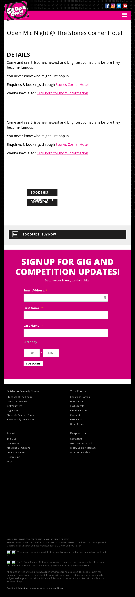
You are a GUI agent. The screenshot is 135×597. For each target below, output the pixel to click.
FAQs (9, 461)
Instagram (113, 6)
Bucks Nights (77, 405)
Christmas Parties (80, 396)
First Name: (34, 308)
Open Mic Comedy (17, 401)
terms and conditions (53, 588)
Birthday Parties (79, 410)
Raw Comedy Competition (21, 419)
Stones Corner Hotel (72, 84)
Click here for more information (62, 93)
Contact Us (76, 438)
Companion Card (16, 452)
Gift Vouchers (14, 405)
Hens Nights (76, 401)
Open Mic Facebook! (81, 452)
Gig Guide (12, 410)
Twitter (119, 6)
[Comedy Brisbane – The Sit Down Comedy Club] (16, 9)
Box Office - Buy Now (39, 234)
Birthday (30, 342)
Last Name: (33, 325)
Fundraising (13, 456)
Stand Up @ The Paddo (20, 396)
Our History (13, 443)
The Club (12, 438)
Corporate (76, 415)
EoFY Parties (77, 419)
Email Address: (36, 290)
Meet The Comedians (18, 447)
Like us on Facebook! (81, 443)
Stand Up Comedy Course (21, 415)
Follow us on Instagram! (83, 447)
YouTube (125, 6)
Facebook (107, 6)
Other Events (77, 424)
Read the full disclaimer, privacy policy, (25, 588)
